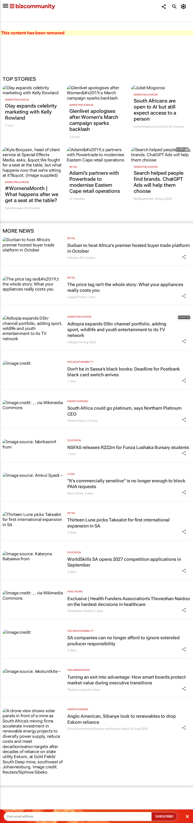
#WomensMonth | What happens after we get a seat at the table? (31, 194)
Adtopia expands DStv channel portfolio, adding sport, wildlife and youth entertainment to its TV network (116, 329)
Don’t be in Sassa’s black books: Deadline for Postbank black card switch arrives (123, 371)
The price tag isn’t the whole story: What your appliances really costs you (125, 287)
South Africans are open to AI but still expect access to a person (155, 110)
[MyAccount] (184, 6)
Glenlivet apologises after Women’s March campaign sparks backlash (93, 120)
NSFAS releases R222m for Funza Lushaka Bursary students (128, 447)
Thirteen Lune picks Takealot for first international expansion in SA (118, 522)
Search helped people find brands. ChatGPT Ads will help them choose (158, 182)
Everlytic (162, 126)
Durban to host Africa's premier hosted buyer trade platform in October (128, 248)
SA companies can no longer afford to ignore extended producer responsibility (123, 640)
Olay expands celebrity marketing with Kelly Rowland (31, 112)
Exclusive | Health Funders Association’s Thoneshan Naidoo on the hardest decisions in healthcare (128, 601)
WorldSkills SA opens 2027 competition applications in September (124, 562)
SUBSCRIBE (164, 816)
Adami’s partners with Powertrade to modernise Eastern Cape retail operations (94, 182)
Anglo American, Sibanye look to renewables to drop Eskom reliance (121, 718)
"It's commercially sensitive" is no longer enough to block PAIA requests (126, 483)
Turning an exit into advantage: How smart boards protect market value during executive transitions (126, 679)
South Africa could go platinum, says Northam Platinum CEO (124, 410)
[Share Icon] (183, 256)
